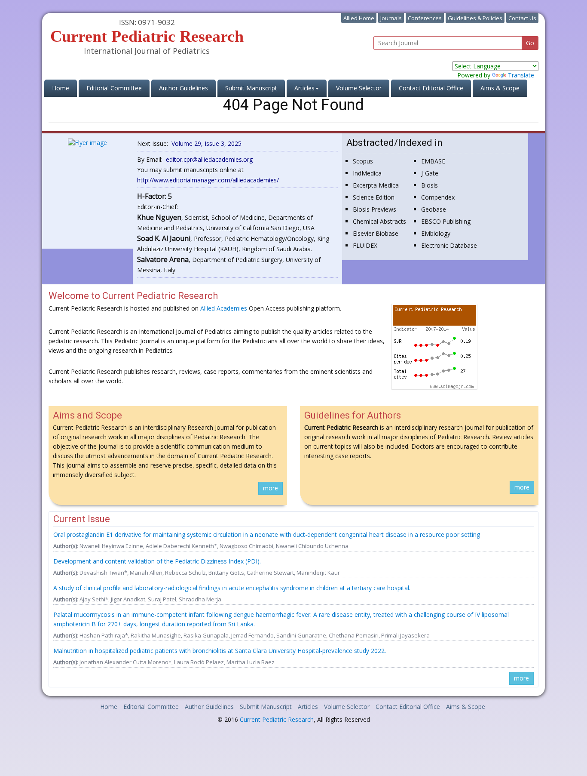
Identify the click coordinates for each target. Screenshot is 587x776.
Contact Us (522, 18)
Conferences (425, 18)
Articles (308, 706)
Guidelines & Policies (475, 18)
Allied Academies (223, 308)
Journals (391, 18)
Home (64, 87)
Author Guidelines (183, 88)
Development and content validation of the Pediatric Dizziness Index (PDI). (157, 561)
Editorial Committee (114, 88)
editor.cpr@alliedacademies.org (209, 159)
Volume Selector (359, 88)
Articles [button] (304, 88)
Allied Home (358, 18)
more (270, 488)
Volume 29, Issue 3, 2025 (206, 143)
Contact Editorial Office (431, 88)
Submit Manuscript (251, 88)
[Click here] (87, 142)
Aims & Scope (500, 88)
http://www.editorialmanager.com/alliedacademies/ (208, 180)
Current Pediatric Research (277, 719)
